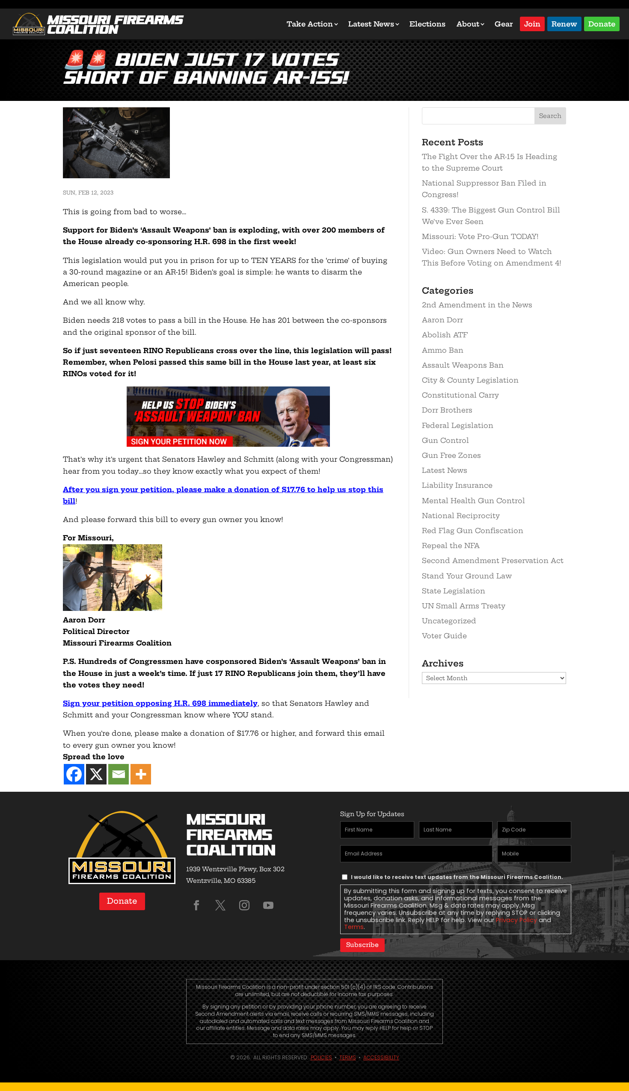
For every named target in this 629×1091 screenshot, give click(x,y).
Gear (504, 24)
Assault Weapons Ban (463, 365)
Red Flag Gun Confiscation (472, 530)
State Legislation (453, 591)
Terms (354, 927)
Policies (321, 1057)
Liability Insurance (457, 485)
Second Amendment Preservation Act (493, 560)
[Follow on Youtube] (268, 905)
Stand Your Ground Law (467, 576)
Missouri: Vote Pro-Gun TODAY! (480, 236)
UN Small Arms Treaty (463, 606)
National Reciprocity (461, 515)
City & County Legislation (470, 380)
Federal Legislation (457, 425)
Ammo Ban (442, 350)
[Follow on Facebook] (196, 905)
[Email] (118, 774)
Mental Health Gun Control (473, 500)
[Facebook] (74, 774)
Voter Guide (444, 635)
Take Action (310, 24)
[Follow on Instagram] (244, 905)
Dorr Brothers (447, 410)
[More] (141, 774)
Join (532, 23)
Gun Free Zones (451, 455)
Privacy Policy (516, 920)
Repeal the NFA (451, 545)
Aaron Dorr (442, 320)
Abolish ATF (445, 334)
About (468, 24)
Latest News (371, 24)
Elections (427, 24)
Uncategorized (449, 620)
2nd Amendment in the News (477, 305)
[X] (96, 774)
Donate (601, 23)
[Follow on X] (220, 905)
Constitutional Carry (460, 395)
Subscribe (362, 945)
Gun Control (445, 440)
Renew (564, 23)
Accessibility (381, 1057)
